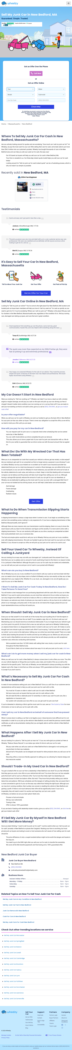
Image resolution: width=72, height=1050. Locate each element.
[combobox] (21, 89)
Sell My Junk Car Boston (12, 947)
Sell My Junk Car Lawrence (14, 993)
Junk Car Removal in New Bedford (16, 911)
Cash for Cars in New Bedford (14, 916)
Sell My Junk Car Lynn (12, 976)
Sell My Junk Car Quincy (12, 970)
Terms (33, 115)
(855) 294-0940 (50, 407)
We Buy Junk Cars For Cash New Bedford (18, 922)
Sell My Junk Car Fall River (13, 981)
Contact (39, 1018)
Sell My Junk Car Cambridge (14, 958)
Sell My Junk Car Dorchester (14, 987)
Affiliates (51, 1020)
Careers (63, 1015)
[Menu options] (68, 3)
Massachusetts (14, 124)
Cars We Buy (29, 1022)
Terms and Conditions (64, 1021)
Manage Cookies (6, 1035)
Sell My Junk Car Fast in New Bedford (17, 905)
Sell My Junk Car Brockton (13, 964)
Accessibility (41, 1024)
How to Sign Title (40, 1021)
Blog (26, 1028)
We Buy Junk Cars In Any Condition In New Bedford (22, 899)
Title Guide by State (57, 704)
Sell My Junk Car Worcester (14, 935)
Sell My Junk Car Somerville (14, 999)
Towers (51, 1023)
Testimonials (29, 1020)
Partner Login (53, 1015)
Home (3, 124)
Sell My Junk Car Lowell (12, 953)
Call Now (37, 73)
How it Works (29, 1025)
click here (66, 648)
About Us (64, 1018)
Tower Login (53, 1026)
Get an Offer (29, 1017)
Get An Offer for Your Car (36, 293)
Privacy (38, 115)
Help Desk (40, 1015)
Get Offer (36, 107)
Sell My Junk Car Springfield (14, 941)
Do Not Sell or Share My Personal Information (28, 1035)
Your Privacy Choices (55, 1035)
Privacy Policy (5, 1037)
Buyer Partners (53, 1018)
